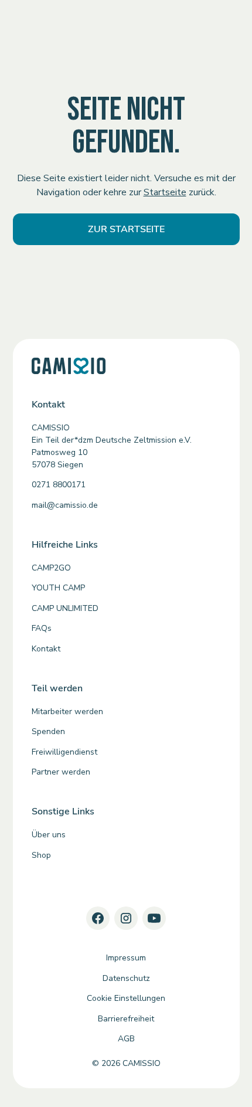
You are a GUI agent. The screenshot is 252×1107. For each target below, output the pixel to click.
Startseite (165, 192)
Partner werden (61, 771)
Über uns (49, 834)
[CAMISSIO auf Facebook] (98, 918)
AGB (126, 1038)
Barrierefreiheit (126, 1018)
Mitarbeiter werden (67, 711)
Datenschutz (126, 978)
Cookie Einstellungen (126, 998)
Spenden (48, 731)
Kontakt (46, 648)
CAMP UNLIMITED (65, 608)
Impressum (126, 957)
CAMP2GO (51, 567)
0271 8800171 (59, 484)
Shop (41, 855)
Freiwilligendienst (64, 752)
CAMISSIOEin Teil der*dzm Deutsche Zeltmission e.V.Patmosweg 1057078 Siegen (112, 446)
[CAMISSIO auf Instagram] (126, 918)
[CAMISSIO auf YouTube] (154, 918)
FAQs (42, 628)
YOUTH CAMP (58, 587)
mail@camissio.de (65, 505)
